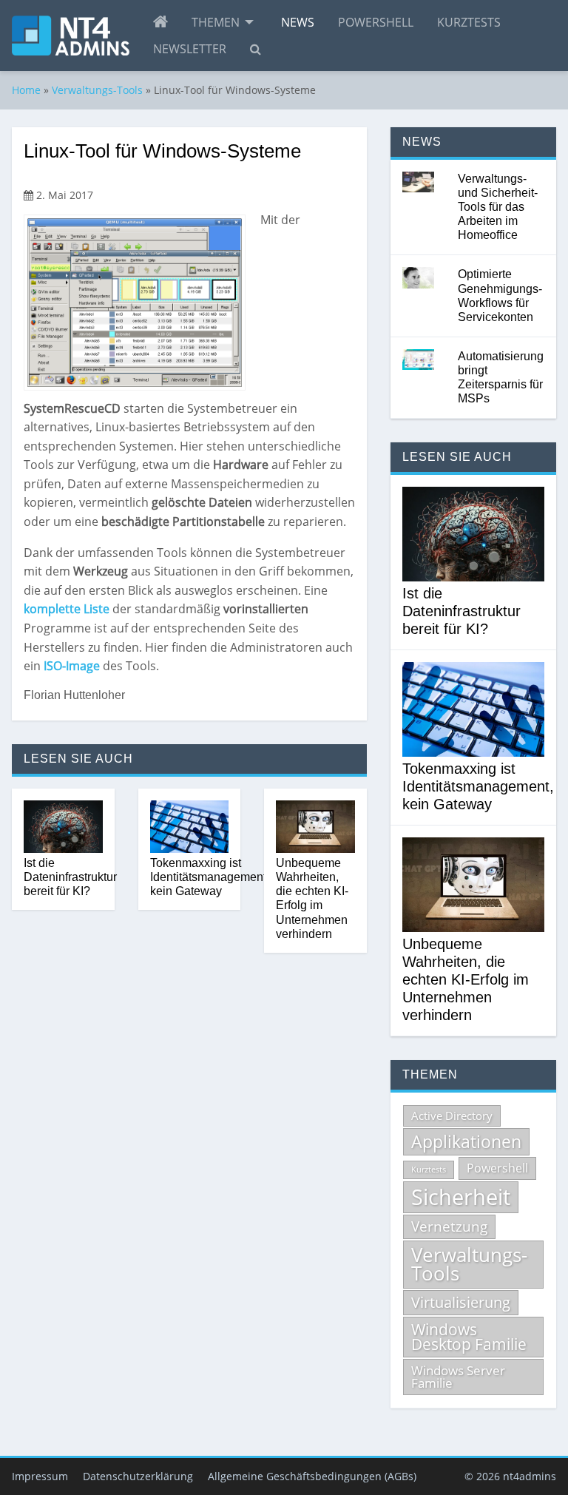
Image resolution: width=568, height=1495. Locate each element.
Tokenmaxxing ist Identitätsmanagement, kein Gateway (209, 877)
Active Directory (452, 1115)
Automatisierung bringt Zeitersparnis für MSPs (501, 377)
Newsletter (189, 49)
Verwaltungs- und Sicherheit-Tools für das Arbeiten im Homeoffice (498, 207)
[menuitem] (160, 22)
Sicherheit (460, 1197)
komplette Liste (66, 609)
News (297, 22)
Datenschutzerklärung (138, 1476)
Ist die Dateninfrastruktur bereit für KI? (70, 877)
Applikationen (466, 1141)
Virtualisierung (460, 1302)
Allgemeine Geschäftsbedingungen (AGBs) (312, 1476)
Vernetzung (449, 1226)
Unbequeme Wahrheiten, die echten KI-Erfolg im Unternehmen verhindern (312, 898)
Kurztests (469, 22)
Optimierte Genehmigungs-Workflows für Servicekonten (500, 295)
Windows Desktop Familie (469, 1337)
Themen (216, 22)
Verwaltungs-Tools (97, 90)
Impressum (40, 1476)
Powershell (375, 22)
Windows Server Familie (458, 1376)
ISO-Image (72, 666)
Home (26, 90)
